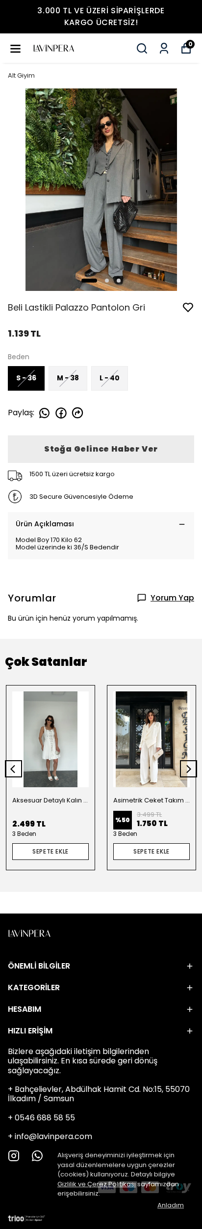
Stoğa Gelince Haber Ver (101, 449)
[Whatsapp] (37, 1156)
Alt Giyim (21, 75)
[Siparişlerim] (164, 48)
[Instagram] (14, 1156)
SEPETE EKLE (50, 851)
